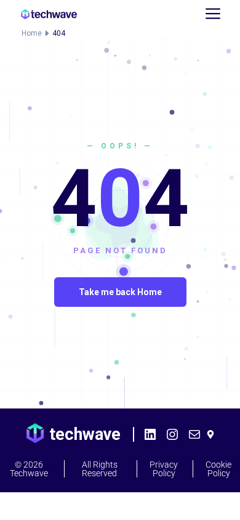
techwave (85, 434)
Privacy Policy (164, 468)
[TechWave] (49, 14)
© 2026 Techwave (29, 468)
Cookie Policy (218, 468)
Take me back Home (120, 292)
